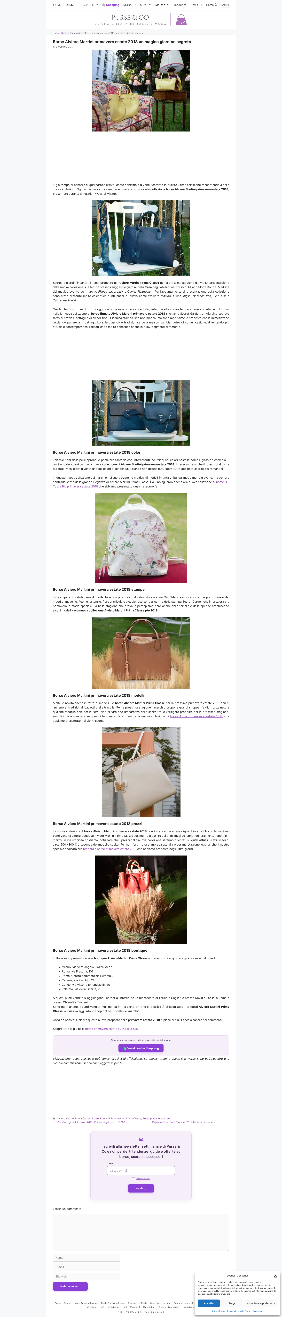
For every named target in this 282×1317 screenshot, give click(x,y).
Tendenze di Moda (137, 1303)
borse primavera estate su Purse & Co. (112, 1028)
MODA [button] (127, 5)
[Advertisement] (141, 155)
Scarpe (67, 1303)
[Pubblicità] (149, 1307)
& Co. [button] (143, 5)
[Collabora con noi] (117, 1307)
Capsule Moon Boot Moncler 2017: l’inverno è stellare (183, 1122)
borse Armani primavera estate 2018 (196, 716)
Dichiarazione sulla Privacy (239, 1311)
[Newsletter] (189, 1307)
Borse (64, 33)
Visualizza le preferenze (261, 1303)
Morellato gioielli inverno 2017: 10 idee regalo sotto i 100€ (91, 1122)
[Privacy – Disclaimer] (168, 1307)
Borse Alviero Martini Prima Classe (120, 1118)
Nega (232, 1303)
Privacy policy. (143, 1178)
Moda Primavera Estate (113, 1303)
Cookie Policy (218, 1311)
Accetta (209, 1303)
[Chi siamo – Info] (95, 1307)
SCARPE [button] (88, 5)
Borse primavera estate (157, 1118)
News (194, 5)
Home (56, 33)
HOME (57, 5)
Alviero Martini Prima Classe (74, 1118)
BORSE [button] (70, 5)
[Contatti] (135, 1307)
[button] (275, 1275)
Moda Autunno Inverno (86, 1303)
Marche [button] (160, 5)
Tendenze (180, 5)
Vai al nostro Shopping (143, 1048)
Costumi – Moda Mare (185, 1303)
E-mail (110, 1163)
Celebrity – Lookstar (160, 1303)
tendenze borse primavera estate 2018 (110, 849)
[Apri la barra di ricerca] (211, 5)
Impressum (258, 1311)
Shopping (112, 5)
